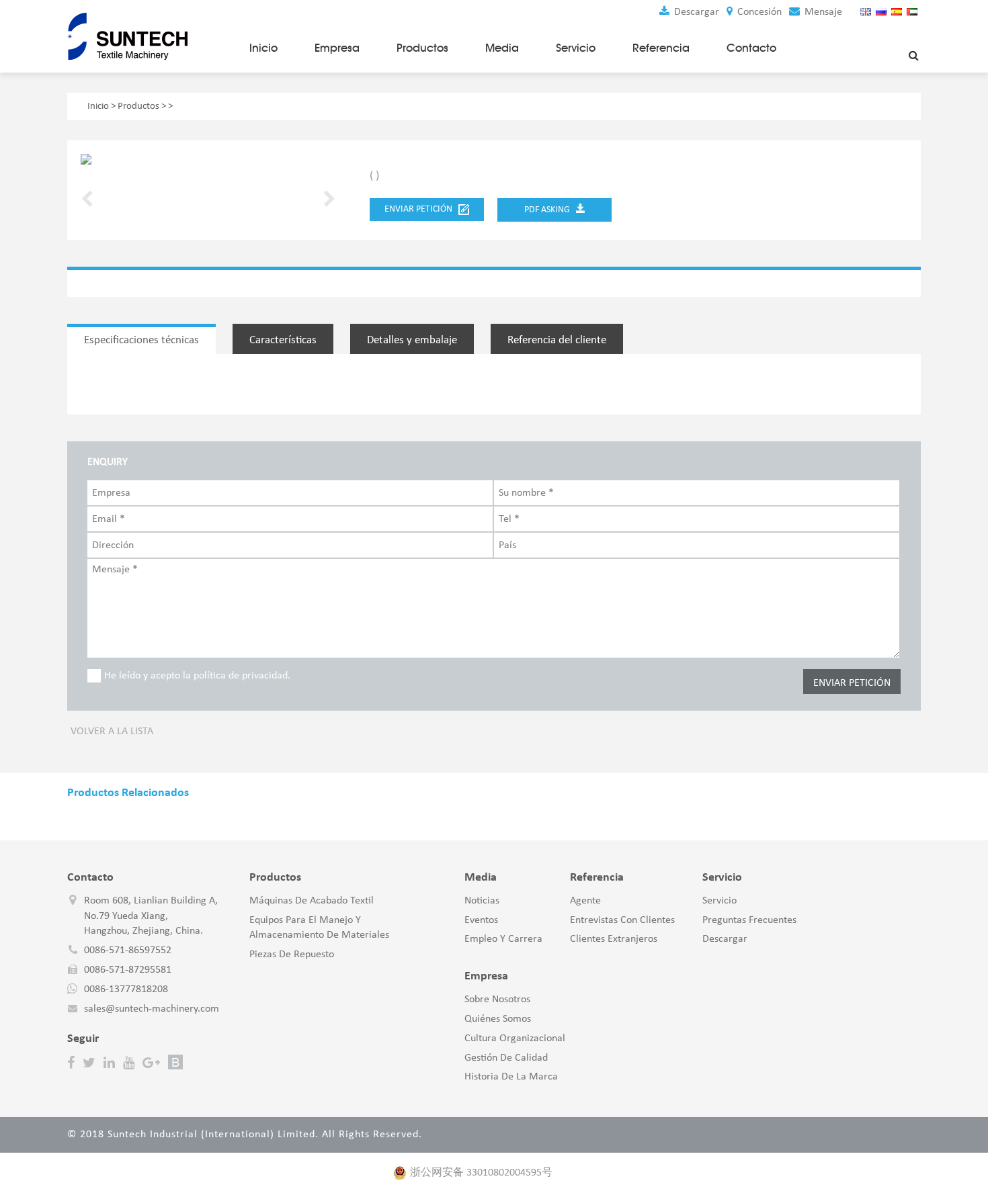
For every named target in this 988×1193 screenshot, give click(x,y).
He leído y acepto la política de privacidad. (197, 675)
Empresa (337, 47)
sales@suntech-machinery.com (151, 1009)
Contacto (751, 47)
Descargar (695, 12)
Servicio (575, 47)
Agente (585, 900)
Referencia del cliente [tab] (556, 340)
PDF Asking (550, 210)
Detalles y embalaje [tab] (412, 340)
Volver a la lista (112, 731)
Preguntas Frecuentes (749, 920)
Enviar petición (421, 209)
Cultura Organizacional (514, 1038)
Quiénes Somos (497, 1019)
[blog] (175, 1062)
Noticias (481, 900)
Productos (422, 47)
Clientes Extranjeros (613, 939)
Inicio (263, 47)
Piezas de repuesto (291, 954)
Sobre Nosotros (497, 999)
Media (502, 47)
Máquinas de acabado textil (311, 900)
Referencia (661, 47)
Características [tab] (283, 340)
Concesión (758, 12)
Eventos (481, 920)
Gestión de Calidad (506, 1058)
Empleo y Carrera (503, 939)
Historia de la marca (511, 1076)
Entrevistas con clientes (622, 920)
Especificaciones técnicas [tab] (141, 340)
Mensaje (822, 12)
